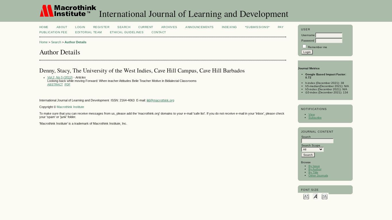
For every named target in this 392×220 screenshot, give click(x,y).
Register (101, 27)
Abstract (55, 84)
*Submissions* (257, 27)
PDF (67, 84)
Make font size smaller (306, 196)
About (62, 27)
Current (145, 27)
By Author (314, 169)
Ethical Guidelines (126, 32)
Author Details (75, 42)
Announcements (199, 27)
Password (307, 40)
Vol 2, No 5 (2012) (60, 77)
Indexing (229, 27)
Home (43, 27)
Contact (159, 32)
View (311, 114)
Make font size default (315, 196)
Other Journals (318, 175)
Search (123, 27)
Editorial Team (88, 32)
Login (80, 27)
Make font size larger (324, 196)
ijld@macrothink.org (160, 100)
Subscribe (315, 117)
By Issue (314, 166)
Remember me (317, 47)
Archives (169, 27)
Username (308, 35)
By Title (313, 172)
